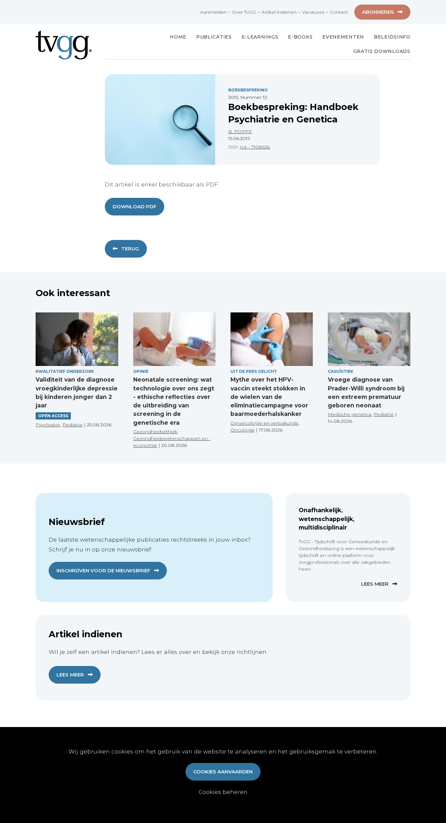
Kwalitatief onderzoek (65, 371)
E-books (300, 37)
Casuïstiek (340, 371)
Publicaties (214, 37)
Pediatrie (72, 425)
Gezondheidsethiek (155, 432)
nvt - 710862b (255, 147)
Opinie (140, 371)
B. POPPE (240, 132)
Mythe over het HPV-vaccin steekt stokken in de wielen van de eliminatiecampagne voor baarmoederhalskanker (269, 396)
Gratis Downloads (381, 51)
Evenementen (343, 37)
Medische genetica (349, 414)
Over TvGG (244, 12)
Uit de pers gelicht (254, 371)
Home (178, 37)
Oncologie (243, 430)
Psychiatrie (48, 425)
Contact (339, 12)
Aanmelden (213, 12)
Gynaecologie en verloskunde (264, 423)
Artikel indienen (279, 12)
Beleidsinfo (392, 37)
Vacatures (313, 12)
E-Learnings (260, 37)
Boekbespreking (248, 89)
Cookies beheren (223, 791)
